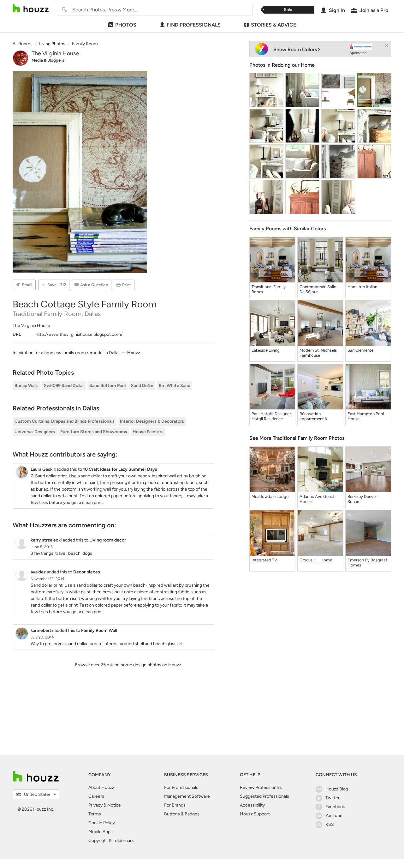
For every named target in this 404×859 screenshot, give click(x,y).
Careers (96, 796)
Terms (94, 814)
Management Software (187, 796)
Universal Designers (35, 431)
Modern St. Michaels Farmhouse (318, 353)
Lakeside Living (266, 350)
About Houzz (101, 787)
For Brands (175, 805)
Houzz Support (255, 814)
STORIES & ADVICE (273, 25)
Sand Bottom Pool (107, 385)
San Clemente (360, 350)
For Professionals (181, 787)
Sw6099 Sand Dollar (64, 385)
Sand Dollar (142, 385)
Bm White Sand (174, 385)
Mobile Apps (100, 831)
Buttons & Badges (181, 814)
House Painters (148, 431)
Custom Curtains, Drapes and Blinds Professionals (65, 421)
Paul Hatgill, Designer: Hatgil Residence (272, 416)
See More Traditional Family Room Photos (296, 438)
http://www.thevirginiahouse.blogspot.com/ (79, 334)
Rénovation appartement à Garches (313, 416)
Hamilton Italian (362, 286)
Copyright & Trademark (111, 840)
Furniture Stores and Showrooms (93, 431)
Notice (114, 805)
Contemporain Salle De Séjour (318, 289)
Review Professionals (261, 787)
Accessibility (252, 805)
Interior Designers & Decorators (152, 421)
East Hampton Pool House (366, 416)
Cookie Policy (101, 823)
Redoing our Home (293, 65)
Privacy (95, 805)
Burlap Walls (27, 385)
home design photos (141, 665)
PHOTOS (125, 25)
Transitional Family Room (269, 289)
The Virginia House (55, 53)
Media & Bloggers (48, 60)
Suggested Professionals (264, 796)
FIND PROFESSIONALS (194, 25)
